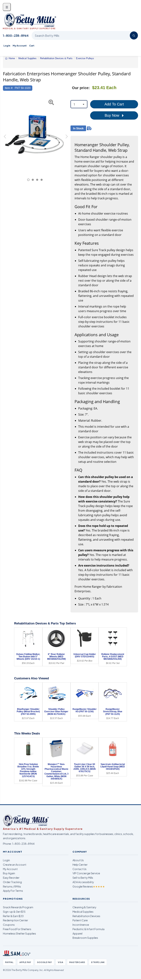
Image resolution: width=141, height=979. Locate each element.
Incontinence (81, 924)
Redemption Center (15, 920)
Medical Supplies (83, 911)
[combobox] (78, 104)
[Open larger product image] (35, 134)
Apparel (77, 933)
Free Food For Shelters (17, 929)
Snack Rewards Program (18, 907)
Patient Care (80, 920)
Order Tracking (12, 882)
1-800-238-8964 (16, 35)
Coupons (9, 924)
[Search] (134, 35)
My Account (20, 45)
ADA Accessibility (83, 882)
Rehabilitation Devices (86, 916)
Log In (6, 45)
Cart (31, 45)
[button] (5, 138)
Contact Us (79, 869)
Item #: (9, 87)
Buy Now (112, 115)
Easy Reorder (11, 877)
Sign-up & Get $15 (14, 911)
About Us (78, 860)
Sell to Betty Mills (83, 877)
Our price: (81, 88)
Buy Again (9, 873)
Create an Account (14, 864)
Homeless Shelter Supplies (19, 933)
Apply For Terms (13, 890)
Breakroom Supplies (85, 937)
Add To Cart (114, 104)
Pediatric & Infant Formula (88, 929)
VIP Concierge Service (86, 873)
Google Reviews (89, 886)
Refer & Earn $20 (13, 916)
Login (6, 860)
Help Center (80, 864)
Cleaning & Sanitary (84, 907)
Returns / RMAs (12, 886)
